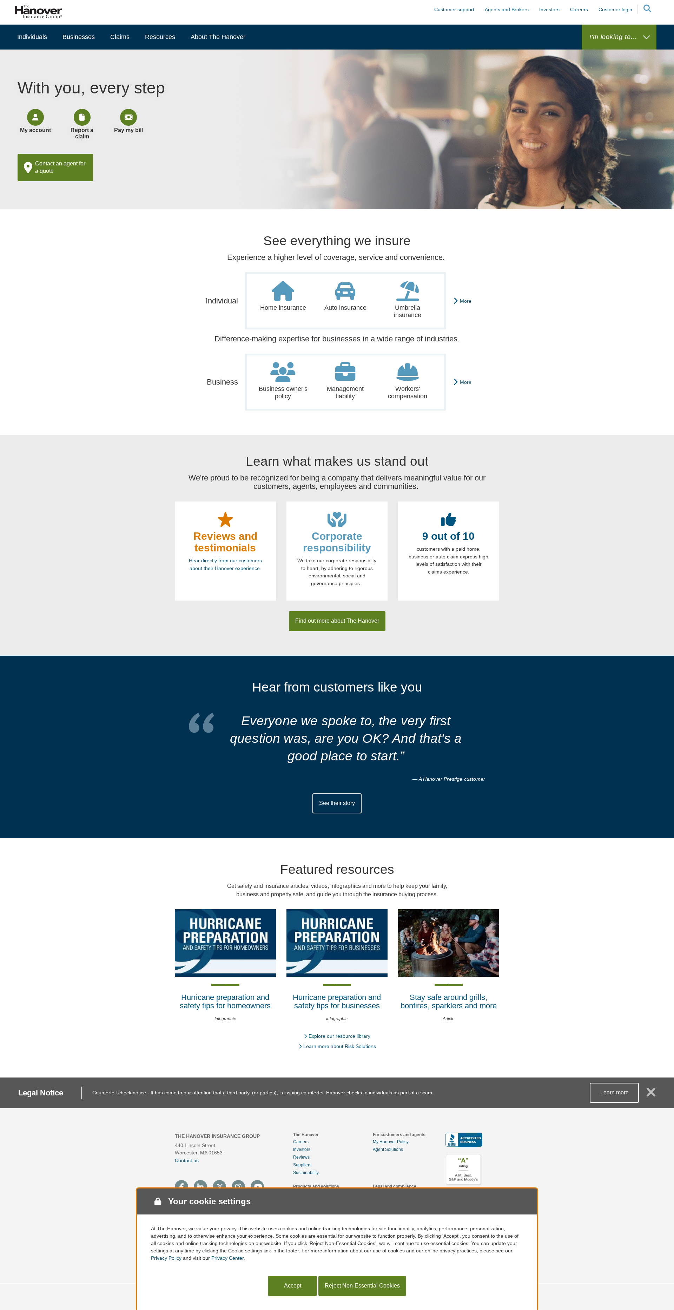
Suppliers (302, 1164)
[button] (646, 9)
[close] (651, 1095)
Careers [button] (579, 9)
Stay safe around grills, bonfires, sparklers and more (449, 1001)
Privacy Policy (166, 1258)
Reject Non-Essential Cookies (362, 1286)
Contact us (187, 1160)
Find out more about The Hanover (337, 621)
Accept (292, 1286)
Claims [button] (120, 36)
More (465, 301)
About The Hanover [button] (218, 36)
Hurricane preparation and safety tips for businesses (337, 1001)
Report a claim (82, 133)
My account (35, 130)
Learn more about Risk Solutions (339, 1046)
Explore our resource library (339, 1036)
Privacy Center (227, 1258)
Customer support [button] (454, 9)
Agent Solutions (388, 1149)
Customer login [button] (615, 9)
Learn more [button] (614, 1092)
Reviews (301, 1157)
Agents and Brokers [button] (507, 9)
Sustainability (306, 1172)
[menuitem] (32, 37)
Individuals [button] (32, 36)
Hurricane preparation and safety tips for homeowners (225, 1001)
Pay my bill (128, 130)
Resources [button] (160, 36)
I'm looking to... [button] (614, 36)
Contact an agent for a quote (60, 167)
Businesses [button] (78, 36)
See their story (337, 803)
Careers (301, 1141)
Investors (549, 9)
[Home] (38, 11)
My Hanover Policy (391, 1141)
